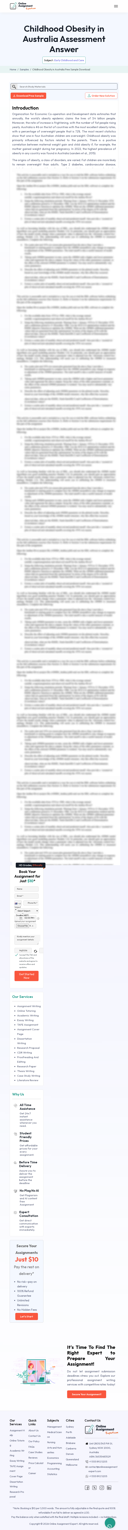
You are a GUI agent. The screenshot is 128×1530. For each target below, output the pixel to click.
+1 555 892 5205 (98, 1461)
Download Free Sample (30, 95)
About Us (33, 1430)
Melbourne (71, 1464)
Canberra (71, 1448)
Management (54, 1426)
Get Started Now (26, 976)
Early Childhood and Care (69, 60)
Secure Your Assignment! (86, 1394)
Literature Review (27, 1080)
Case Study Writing (28, 1075)
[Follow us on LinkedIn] (109, 1487)
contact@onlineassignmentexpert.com (103, 1469)
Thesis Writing (25, 1071)
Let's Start (26, 1316)
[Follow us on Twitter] (94, 1487)
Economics (53, 1457)
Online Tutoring (26, 1010)
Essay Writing (25, 1020)
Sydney (70, 1426)
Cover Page (16, 1476)
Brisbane (70, 1443)
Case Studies (35, 1452)
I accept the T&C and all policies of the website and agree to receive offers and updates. (28, 955)
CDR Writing (24, 1052)
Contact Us (34, 1435)
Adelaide (71, 1437)
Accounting (53, 1468)
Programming (54, 1463)
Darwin (70, 1453)
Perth (69, 1432)
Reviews (32, 1457)
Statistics (52, 1474)
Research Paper (26, 1066)
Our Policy (33, 1441)
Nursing (51, 1442)
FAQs (31, 1446)
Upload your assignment (25, 921)
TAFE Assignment (27, 1024)
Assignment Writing (29, 1006)
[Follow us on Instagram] (101, 1487)
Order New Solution (103, 95)
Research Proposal (28, 1047)
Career (32, 1473)
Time (24, 914)
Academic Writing (28, 1015)
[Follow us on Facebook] (87, 1487)
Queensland (72, 1459)
